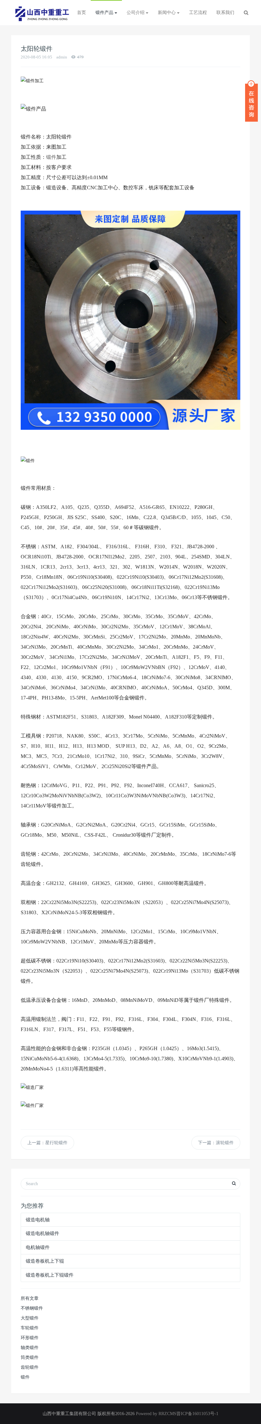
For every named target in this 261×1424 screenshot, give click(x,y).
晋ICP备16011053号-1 (197, 1413)
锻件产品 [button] (105, 12)
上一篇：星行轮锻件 (47, 1142)
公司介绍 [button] (136, 12)
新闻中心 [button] (167, 12)
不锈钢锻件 (32, 1308)
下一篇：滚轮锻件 (216, 1142)
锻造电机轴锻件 (42, 1233)
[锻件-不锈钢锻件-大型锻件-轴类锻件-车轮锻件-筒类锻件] (41, 12)
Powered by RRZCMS (155, 1413)
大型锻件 (30, 1318)
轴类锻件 (30, 1347)
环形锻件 (30, 1337)
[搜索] (246, 12)
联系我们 (225, 12)
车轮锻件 (30, 1328)
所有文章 (30, 1298)
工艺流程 (198, 12)
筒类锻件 (30, 1357)
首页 (81, 12)
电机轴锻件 (38, 1247)
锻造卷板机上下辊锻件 (50, 1275)
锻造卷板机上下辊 (45, 1261)
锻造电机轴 (38, 1219)
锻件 (51, 157)
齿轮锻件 (30, 1367)
